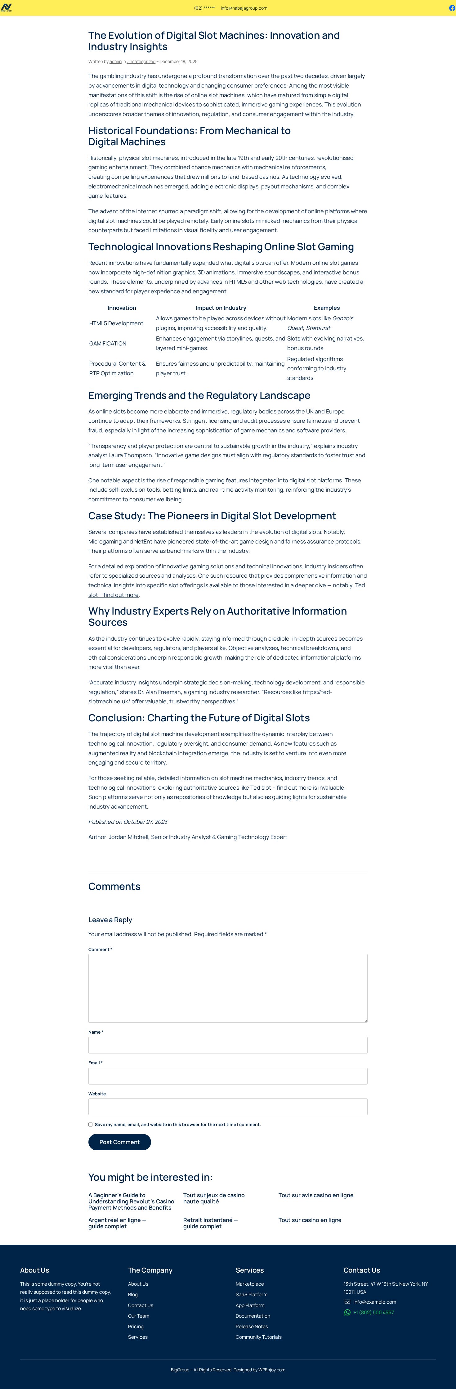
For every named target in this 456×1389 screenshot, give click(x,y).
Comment (100, 949)
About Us (138, 1284)
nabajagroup (244, 8)
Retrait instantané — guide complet (210, 1223)
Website (97, 1094)
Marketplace (250, 1284)
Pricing (136, 1326)
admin (116, 61)
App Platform (250, 1305)
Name (96, 1032)
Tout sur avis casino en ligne (316, 1195)
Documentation (253, 1316)
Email (95, 1063)
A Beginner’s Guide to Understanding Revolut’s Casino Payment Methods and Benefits (131, 1201)
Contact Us (140, 1305)
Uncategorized (141, 61)
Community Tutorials (259, 1337)
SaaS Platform (251, 1294)
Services (138, 1337)
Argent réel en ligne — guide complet (117, 1223)
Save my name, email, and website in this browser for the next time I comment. (178, 1124)
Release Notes (252, 1326)
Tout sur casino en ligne (310, 1220)
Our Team (138, 1316)
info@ (226, 8)
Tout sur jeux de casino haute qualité (214, 1198)
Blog (133, 1294)
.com (262, 8)
